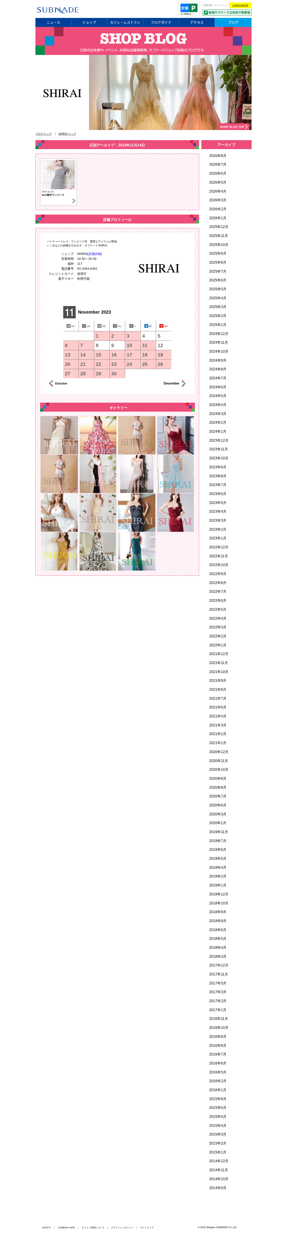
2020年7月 (217, 796)
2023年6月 (217, 494)
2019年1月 (217, 885)
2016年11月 (218, 1019)
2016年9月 (217, 1036)
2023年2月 (217, 529)
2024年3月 (217, 414)
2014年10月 (218, 1179)
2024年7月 (217, 378)
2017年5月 (217, 983)
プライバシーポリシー (122, 1227)
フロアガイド (161, 22)
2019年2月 (217, 876)
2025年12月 (218, 227)
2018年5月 (217, 939)
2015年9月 (217, 1099)
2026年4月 (217, 191)
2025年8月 (217, 262)
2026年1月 (217, 218)
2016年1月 (217, 1090)
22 (98, 364)
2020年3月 (217, 814)
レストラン (125, 22)
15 (98, 355)
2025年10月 (218, 245)
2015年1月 (217, 1152)
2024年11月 (218, 342)
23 (114, 364)
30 (114, 373)
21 (83, 364)
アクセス (197, 22)
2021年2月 (217, 734)
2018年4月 (217, 947)
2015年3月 (217, 1134)
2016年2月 (217, 1081)
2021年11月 (218, 663)
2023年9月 (217, 467)
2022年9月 (217, 574)
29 (98, 373)
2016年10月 (218, 1028)
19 (160, 355)
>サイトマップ (220, 5)
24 (129, 364)
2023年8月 (217, 476)
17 (129, 355)
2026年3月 (217, 200)
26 (160, 364)
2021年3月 (217, 725)
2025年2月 (217, 316)
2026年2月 (217, 209)
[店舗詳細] (94, 254)
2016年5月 (217, 1072)
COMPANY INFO (66, 1227)
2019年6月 (217, 850)
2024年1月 (217, 431)
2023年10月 (218, 458)
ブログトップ (43, 133)
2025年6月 (217, 280)
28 (83, 373)
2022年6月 (217, 600)
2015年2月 (217, 1143)
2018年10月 (218, 903)
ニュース (53, 22)
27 (67, 373)
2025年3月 (217, 307)
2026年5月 (217, 182)
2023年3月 (217, 520)
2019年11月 (218, 832)
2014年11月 (218, 1170)
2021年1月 (217, 743)
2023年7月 (217, 485)
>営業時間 (207, 5)
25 (145, 364)
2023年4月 (217, 511)
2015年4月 (217, 1125)
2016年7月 (217, 1054)
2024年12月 (218, 334)
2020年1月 (217, 823)
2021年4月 (217, 716)
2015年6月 (217, 1108)
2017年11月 (218, 974)
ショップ (89, 22)
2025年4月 (217, 298)
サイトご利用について (93, 1227)
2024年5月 (217, 396)
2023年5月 (217, 503)
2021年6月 (217, 707)
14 (83, 355)
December (167, 383)
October (66, 383)
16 (114, 355)
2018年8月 (217, 921)
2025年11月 (218, 236)
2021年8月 (217, 689)
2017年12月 (218, 965)
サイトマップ (147, 1227)
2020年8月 (217, 787)
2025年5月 (217, 289)
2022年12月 (218, 547)
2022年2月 (217, 636)
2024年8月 (217, 369)
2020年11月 (218, 761)
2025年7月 (217, 271)
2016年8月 (217, 1045)
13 (67, 355)
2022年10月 (218, 565)
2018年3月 (217, 956)
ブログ (233, 22)
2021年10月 (218, 672)
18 (145, 355)
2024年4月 (217, 405)
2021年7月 (217, 698)
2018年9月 (217, 912)
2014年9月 (217, 1188)
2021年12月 (218, 654)
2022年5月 (217, 609)
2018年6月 (217, 930)
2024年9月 (217, 360)
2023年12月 (218, 440)
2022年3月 (217, 627)
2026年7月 (217, 164)
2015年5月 (217, 1117)
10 (129, 345)
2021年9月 (217, 680)
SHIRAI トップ (67, 133)
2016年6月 (217, 1063)
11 (144, 345)
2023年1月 (217, 538)
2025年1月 (217, 325)
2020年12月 (218, 752)
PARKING (227, 12)
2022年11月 (218, 556)
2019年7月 (217, 841)
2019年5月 (217, 858)
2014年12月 (218, 1161)
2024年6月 (217, 387)
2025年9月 (217, 253)
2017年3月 (217, 992)
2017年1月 (217, 1010)
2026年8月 (217, 156)
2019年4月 (217, 867)
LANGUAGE (240, 5)
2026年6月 (217, 173)
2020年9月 (217, 778)
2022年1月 (217, 645)
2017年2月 (217, 1001)
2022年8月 (217, 583)
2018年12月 (218, 894)
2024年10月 (218, 351)
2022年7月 (217, 591)
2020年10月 (218, 769)
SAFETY (46, 1227)
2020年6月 (217, 805)
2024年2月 (217, 422)
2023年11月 (218, 449)
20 (67, 364)
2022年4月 (217, 618)
